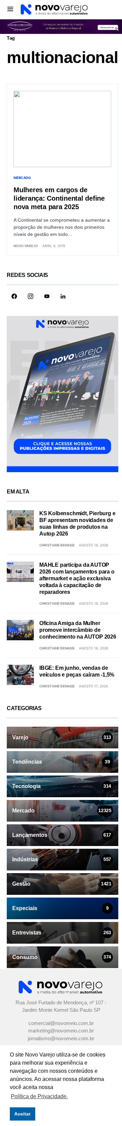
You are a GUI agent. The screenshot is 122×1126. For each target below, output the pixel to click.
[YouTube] (46, 296)
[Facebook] (14, 296)
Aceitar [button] (22, 1114)
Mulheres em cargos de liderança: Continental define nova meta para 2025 (59, 198)
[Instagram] (30, 296)
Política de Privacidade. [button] (39, 1096)
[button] (10, 9)
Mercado (22, 178)
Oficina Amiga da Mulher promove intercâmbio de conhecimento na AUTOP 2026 (77, 630)
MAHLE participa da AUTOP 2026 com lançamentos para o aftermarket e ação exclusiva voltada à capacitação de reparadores (77, 578)
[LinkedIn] (63, 296)
